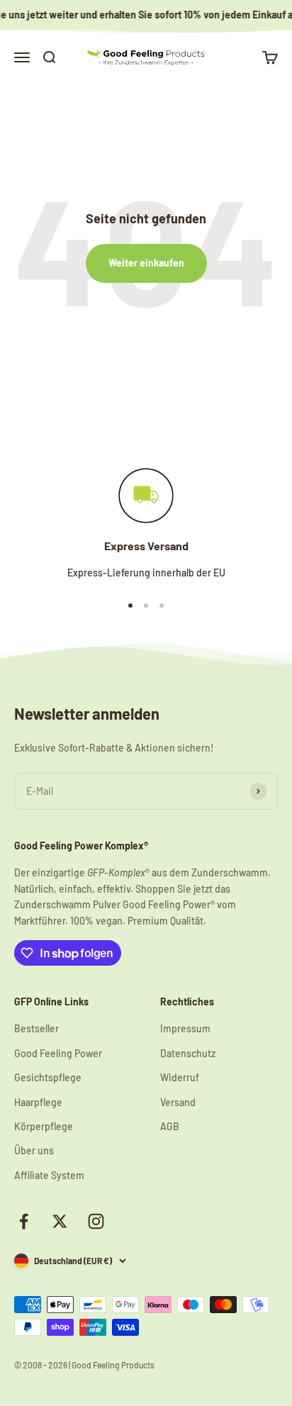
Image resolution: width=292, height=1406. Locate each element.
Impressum (185, 1028)
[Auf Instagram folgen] (96, 1221)
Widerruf (179, 1077)
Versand (178, 1102)
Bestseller (36, 1028)
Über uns (34, 1150)
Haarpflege (38, 1102)
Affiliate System (49, 1175)
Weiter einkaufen (146, 263)
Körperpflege (43, 1126)
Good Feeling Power (58, 1053)
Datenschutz (187, 1053)
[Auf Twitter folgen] (59, 1221)
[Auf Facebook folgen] (23, 1221)
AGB (169, 1126)
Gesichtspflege (48, 1077)
